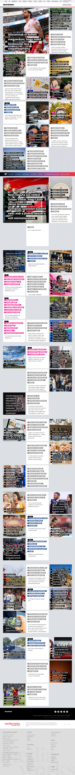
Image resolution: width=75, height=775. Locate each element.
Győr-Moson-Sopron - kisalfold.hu (11, 747)
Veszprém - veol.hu (7, 764)
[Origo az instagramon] (61, 712)
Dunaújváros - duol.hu (8, 743)
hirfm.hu (53, 771)
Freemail (30, 1)
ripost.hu (53, 744)
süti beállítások (56, 715)
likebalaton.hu (30, 763)
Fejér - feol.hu (6, 745)
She (44, 1)
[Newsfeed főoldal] (8, 712)
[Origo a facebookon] (55, 712)
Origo (6, 1)
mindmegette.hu (30, 766)
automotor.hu (30, 758)
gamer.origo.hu (30, 761)
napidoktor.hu (30, 764)
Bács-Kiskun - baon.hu (8, 734)
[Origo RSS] (67, 712)
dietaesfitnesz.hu (31, 770)
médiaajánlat (67, 715)
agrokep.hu (29, 749)
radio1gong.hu (54, 769)
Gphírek (40, 1)
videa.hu (53, 760)
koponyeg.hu (54, 758)
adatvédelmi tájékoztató (37, 715)
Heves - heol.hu (6, 750)
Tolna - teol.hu (6, 761)
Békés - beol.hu (6, 738)
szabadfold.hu (30, 736)
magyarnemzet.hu (31, 734)
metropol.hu (54, 746)
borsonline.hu (54, 742)
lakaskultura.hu (30, 759)
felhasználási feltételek (47, 715)
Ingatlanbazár (55, 1)
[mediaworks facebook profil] (65, 724)
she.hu (52, 749)
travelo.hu (29, 768)
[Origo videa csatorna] (64, 712)
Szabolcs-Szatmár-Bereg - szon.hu (11, 759)
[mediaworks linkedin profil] (68, 724)
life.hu (52, 748)
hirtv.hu (28, 738)
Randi (49, 1)
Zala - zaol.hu (6, 766)
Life (9, 1)
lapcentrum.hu (54, 762)
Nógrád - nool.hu (7, 755)
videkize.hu (53, 734)
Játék (61, 1)
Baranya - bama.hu (7, 736)
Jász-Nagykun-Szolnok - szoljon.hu (11, 752)
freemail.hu (53, 757)
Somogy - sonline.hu (7, 757)
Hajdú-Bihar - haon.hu (8, 748)
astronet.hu (29, 756)
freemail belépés (67, 4)
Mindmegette (14, 1)
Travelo (35, 1)
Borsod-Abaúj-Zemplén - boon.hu (10, 740)
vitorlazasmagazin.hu (56, 732)
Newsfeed (25, 1)
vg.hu (28, 747)
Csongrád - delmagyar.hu (9, 741)
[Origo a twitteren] (58, 712)
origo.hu (29, 740)
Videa (20, 1)
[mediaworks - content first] (12, 724)
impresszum (62, 715)
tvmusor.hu (53, 735)
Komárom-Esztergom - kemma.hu (11, 754)
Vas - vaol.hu (6, 762)
